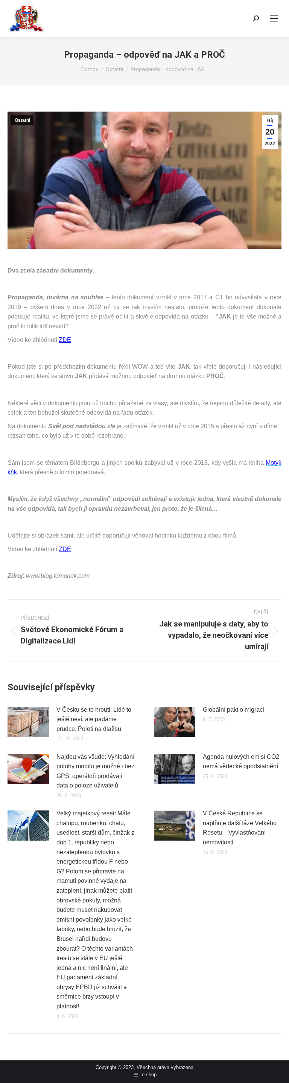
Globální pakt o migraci (233, 709)
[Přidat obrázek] (28, 722)
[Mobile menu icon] (273, 18)
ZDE (65, 340)
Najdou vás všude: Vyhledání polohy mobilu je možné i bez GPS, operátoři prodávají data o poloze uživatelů (95, 771)
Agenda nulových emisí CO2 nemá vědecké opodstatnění (241, 762)
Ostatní (22, 120)
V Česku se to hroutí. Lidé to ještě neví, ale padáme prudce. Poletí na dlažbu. (93, 719)
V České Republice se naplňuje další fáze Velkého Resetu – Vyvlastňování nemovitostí (240, 828)
